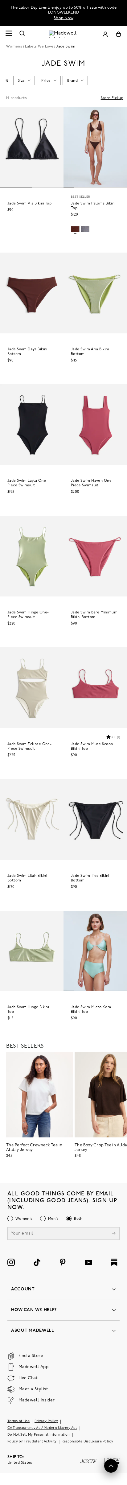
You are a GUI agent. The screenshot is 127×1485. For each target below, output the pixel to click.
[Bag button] (118, 34)
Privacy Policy (46, 1421)
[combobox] (6, 80)
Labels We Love (39, 46)
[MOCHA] (75, 229)
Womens (14, 46)
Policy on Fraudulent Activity (32, 1441)
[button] (112, 737)
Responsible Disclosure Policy (87, 1441)
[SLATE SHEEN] (85, 229)
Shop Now (63, 18)
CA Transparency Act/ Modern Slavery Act (42, 1428)
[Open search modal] (22, 34)
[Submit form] (114, 1234)
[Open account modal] (105, 34)
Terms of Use (18, 1421)
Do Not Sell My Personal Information (38, 1435)
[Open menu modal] (8, 34)
